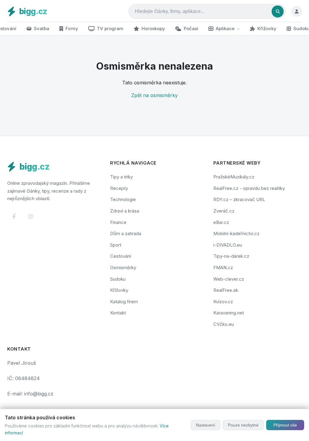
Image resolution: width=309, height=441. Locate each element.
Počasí (191, 28)
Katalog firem (124, 301)
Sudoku (118, 279)
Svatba (41, 28)
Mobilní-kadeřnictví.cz (236, 233)
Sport (115, 245)
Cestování (120, 256)
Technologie (123, 199)
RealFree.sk (225, 290)
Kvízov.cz (223, 301)
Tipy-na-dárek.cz (231, 256)
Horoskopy (153, 28)
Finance (118, 222)
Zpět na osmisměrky (154, 95)
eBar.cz (221, 222)
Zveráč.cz (223, 211)
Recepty (119, 188)
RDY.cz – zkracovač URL (239, 199)
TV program (110, 28)
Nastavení (205, 425)
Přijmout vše (285, 425)
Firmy (71, 28)
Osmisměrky (123, 267)
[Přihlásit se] (296, 11)
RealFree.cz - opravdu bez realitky (249, 188)
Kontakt (118, 313)
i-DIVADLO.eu (227, 245)
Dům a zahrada (125, 233)
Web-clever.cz (228, 279)
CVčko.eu (223, 324)
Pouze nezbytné (243, 425)
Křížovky (266, 28)
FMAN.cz (223, 267)
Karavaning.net (228, 313)
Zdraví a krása (124, 211)
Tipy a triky (121, 177)
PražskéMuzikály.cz (233, 177)
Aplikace (225, 28)
